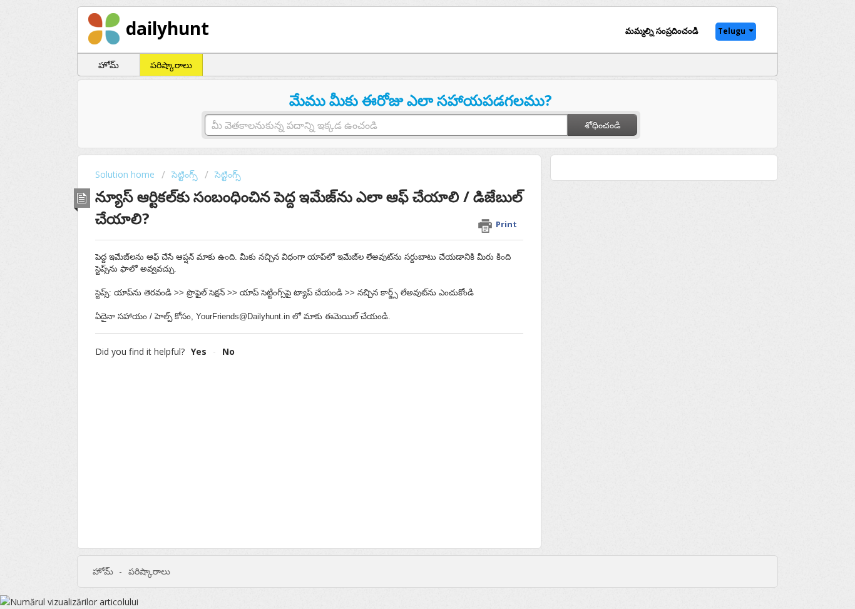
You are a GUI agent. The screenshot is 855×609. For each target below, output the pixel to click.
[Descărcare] (404, 138)
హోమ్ (108, 65)
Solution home (126, 174)
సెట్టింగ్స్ (185, 174)
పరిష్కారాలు (171, 65)
